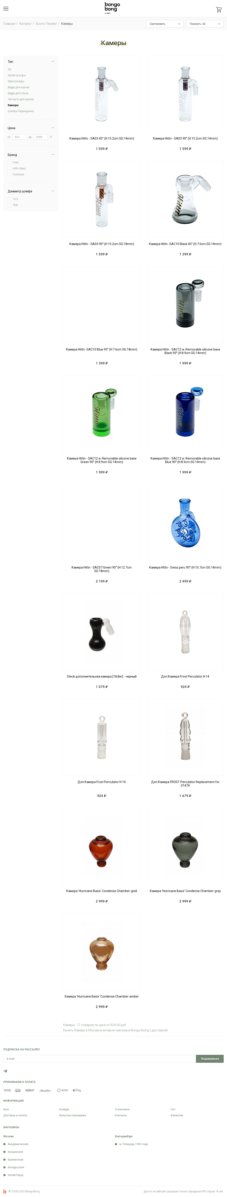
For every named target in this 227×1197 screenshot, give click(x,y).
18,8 (15, 205)
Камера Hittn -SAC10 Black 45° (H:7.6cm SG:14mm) (185, 244)
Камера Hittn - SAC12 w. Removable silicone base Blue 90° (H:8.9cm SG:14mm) (185, 460)
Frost (16, 162)
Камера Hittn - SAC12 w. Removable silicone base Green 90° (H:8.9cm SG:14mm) (102, 460)
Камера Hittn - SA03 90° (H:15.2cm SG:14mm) (185, 138)
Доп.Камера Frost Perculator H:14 (185, 676)
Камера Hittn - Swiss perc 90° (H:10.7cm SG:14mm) (185, 567)
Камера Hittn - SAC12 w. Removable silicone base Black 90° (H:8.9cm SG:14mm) (185, 351)
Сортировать (157, 23)
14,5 (15, 199)
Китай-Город (15, 1175)
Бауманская (15, 1159)
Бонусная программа (72, 1115)
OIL (10, 69)
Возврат (64, 1109)
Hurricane (18, 174)
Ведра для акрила (18, 87)
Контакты (121, 1115)
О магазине (122, 1109)
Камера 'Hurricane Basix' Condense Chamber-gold (101, 891)
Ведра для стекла (18, 93)
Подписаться (210, 1058)
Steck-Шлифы (16, 81)
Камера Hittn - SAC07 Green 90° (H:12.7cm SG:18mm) (102, 569)
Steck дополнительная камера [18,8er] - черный (102, 676)
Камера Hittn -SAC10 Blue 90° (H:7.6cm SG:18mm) (101, 349)
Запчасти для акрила (21, 99)
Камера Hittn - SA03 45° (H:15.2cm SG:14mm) (101, 138)
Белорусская (16, 1167)
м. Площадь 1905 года (133, 1144)
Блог (6, 1109)
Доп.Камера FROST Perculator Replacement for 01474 (185, 783)
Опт (173, 1109)
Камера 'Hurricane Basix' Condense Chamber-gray (185, 891)
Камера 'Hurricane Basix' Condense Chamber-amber (102, 996)
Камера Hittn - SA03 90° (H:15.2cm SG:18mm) (101, 244)
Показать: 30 (197, 23)
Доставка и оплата (15, 1115)
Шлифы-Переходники (21, 111)
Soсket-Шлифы (17, 75)
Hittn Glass (19, 168)
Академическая (18, 1144)
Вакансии (177, 1115)
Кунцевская (15, 1151)
